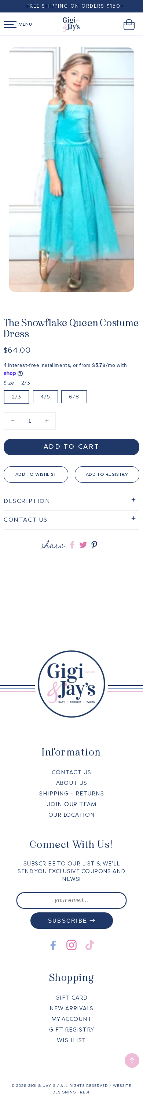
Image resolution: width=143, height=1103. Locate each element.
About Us (71, 783)
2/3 (16, 397)
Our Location (71, 815)
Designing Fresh (71, 1092)
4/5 (45, 397)
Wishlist (71, 1040)
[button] (10, 24)
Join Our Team (71, 804)
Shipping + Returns (71, 793)
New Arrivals (72, 1008)
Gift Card (71, 997)
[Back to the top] (132, 1060)
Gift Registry (71, 1029)
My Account (71, 1019)
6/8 (74, 397)
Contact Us (71, 772)
